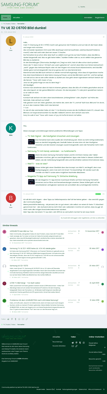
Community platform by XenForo (20, 387)
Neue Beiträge (57, 342)
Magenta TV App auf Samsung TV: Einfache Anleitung (52, 176)
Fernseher (28, 243)
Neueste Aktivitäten (59, 346)
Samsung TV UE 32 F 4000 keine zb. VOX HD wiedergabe (32, 248)
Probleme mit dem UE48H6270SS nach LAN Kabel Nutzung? (34, 300)
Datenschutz (83, 389)
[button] (9, 17)
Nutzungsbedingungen (69, 389)
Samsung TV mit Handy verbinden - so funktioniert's (52, 151)
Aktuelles (16, 17)
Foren (5, 17)
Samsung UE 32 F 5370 (19, 265)
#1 (103, 37)
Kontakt (58, 389)
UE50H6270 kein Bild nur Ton (21, 231)
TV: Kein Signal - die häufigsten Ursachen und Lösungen (53, 136)
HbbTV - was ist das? (38, 163)
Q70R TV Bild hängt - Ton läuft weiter (25, 283)
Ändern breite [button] (41, 389)
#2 (103, 194)
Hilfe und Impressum (94, 389)
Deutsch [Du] (50, 389)
